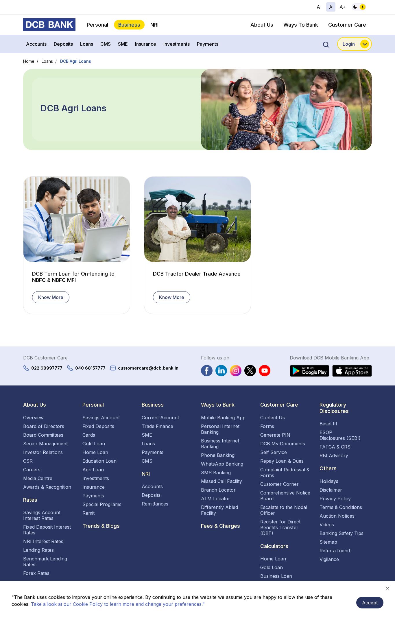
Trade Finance (157, 426)
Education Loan (99, 461)
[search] (326, 44)
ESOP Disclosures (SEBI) (340, 435)
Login (349, 44)
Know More (50, 297)
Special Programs (101, 504)
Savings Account (101, 417)
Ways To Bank (300, 25)
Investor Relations (43, 452)
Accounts (36, 44)
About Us (261, 25)
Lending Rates (38, 550)
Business (129, 25)
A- (319, 7)
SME (123, 44)
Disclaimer (331, 490)
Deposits (63, 44)
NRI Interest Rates (43, 541)
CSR (28, 461)
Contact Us (272, 417)
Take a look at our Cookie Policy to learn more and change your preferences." (118, 604)
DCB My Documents (282, 443)
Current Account (160, 417)
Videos (327, 524)
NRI (154, 25)
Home (28, 61)
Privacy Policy (335, 498)
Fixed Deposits (98, 426)
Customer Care (347, 25)
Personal (97, 25)
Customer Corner (279, 484)
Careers (31, 470)
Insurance (145, 44)
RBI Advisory (334, 455)
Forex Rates (36, 573)
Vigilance (329, 559)
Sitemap (328, 542)
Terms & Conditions (341, 507)
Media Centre (37, 478)
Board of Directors (43, 426)
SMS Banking (216, 472)
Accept (370, 603)
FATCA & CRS (335, 447)
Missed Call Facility (221, 481)
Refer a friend (335, 550)
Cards (88, 435)
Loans (86, 44)
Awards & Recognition (47, 487)
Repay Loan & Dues (282, 461)
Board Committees (43, 435)
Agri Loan (93, 470)
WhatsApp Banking (222, 464)
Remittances (155, 504)
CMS (105, 44)
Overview (33, 417)
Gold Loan (93, 443)
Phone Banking (218, 455)
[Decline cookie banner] (387, 588)
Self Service (273, 452)
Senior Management (45, 443)
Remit (88, 513)
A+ (342, 7)
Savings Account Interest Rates (41, 515)
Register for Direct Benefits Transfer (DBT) (280, 527)
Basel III (328, 424)
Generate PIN (275, 435)
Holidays (329, 481)
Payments (207, 44)
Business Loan (276, 576)
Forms (267, 426)
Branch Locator (218, 490)
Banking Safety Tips (341, 533)
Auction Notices (337, 516)
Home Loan (95, 452)
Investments (176, 44)
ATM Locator (215, 498)
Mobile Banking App (223, 417)
